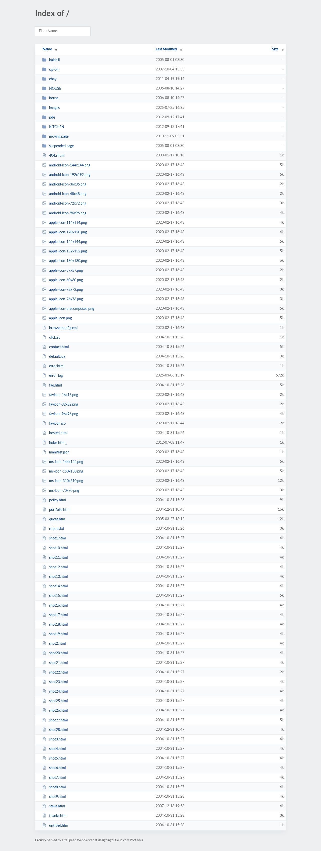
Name (47, 49)
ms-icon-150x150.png (66, 471)
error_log (56, 375)
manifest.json (59, 452)
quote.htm (57, 519)
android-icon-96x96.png (67, 213)
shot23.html (58, 682)
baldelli (54, 60)
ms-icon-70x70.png (64, 490)
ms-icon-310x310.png (66, 481)
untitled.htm (58, 825)
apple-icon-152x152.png (68, 251)
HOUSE (55, 88)
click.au (54, 337)
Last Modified (166, 49)
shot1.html (57, 538)
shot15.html (58, 596)
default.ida (57, 356)
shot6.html (57, 768)
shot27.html (58, 720)
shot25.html (58, 701)
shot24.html (58, 691)
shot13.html (58, 577)
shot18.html (58, 624)
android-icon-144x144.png (69, 165)
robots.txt (56, 529)
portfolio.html (59, 510)
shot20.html (58, 653)
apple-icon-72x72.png (66, 290)
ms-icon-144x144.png (66, 462)
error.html (56, 366)
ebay (52, 79)
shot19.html (58, 634)
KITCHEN (56, 127)
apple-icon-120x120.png (68, 232)
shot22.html (58, 672)
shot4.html (57, 749)
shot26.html (58, 710)
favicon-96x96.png (63, 414)
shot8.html (57, 787)
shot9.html (57, 797)
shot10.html (58, 548)
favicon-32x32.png (63, 404)
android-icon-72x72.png (67, 203)
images (54, 108)
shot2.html (57, 643)
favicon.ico (57, 423)
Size (275, 49)
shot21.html (58, 663)
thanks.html (58, 816)
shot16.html (58, 605)
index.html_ (58, 443)
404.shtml (56, 155)
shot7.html (57, 778)
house (53, 98)
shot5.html (57, 758)
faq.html (55, 385)
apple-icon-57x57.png (66, 270)
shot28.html (58, 730)
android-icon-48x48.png (67, 194)
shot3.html (57, 739)
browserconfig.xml (63, 328)
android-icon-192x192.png (69, 175)
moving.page (58, 136)
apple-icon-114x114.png (68, 223)
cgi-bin (54, 69)
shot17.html (58, 615)
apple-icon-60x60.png (66, 280)
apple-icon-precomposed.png (71, 309)
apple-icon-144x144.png (68, 242)
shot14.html (58, 586)
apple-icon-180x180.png (68, 261)
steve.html (57, 806)
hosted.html (58, 433)
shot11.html (58, 557)
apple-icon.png (60, 318)
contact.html (59, 347)
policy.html (57, 500)
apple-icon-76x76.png (66, 299)
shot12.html (58, 567)
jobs (52, 117)
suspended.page (61, 146)
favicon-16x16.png (63, 395)
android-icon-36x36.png (67, 184)
